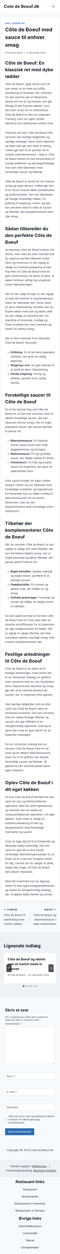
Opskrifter (18, 23)
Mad (7, 23)
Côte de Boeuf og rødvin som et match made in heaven (26, 964)
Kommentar (13, 1023)
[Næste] (51, 968)
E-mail (12, 1091)
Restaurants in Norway (30, 1210)
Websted (12, 1107)
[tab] (23, 986)
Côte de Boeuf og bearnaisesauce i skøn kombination (44, 916)
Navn (11, 1076)
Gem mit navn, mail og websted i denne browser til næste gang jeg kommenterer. (31, 1119)
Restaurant (30, 1189)
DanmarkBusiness (30, 1226)
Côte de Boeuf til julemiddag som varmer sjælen (14, 916)
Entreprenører (30, 1247)
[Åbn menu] (53, 6)
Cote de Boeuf (15, 52)
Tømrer (30, 1240)
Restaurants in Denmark (30, 1203)
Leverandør (30, 1233)
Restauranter (30, 1196)
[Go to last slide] (9, 968)
